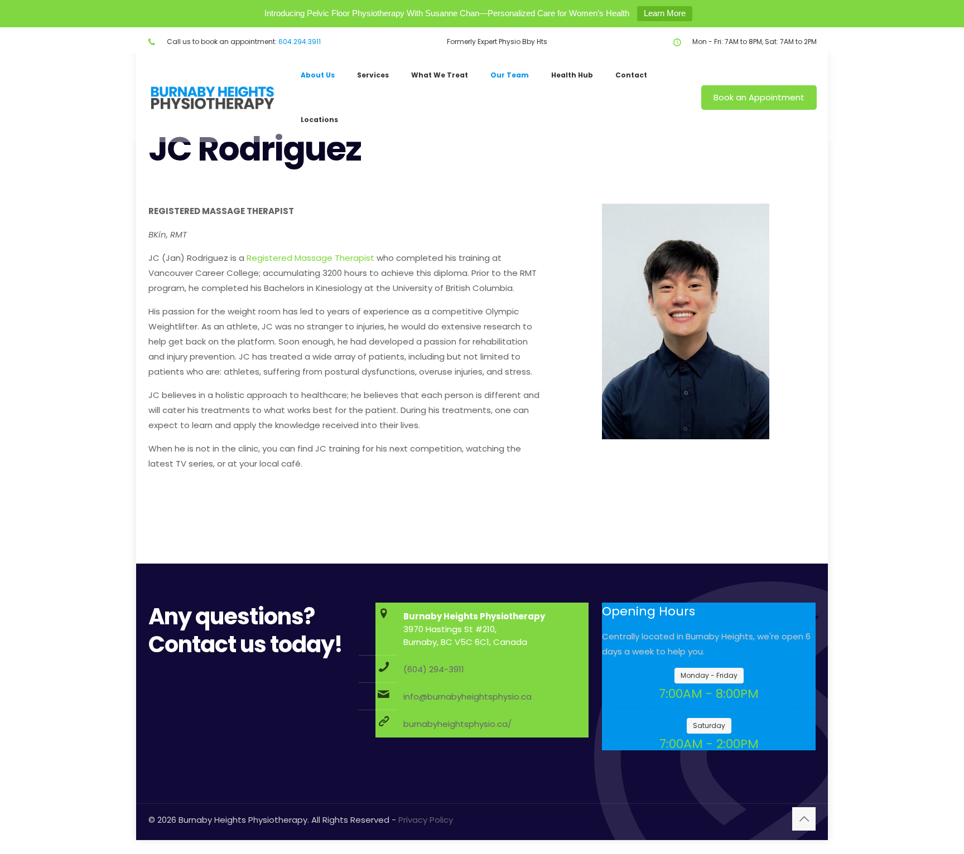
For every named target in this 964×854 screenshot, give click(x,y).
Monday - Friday (709, 675)
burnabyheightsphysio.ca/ (457, 724)
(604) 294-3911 (433, 669)
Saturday (709, 725)
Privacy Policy (425, 820)
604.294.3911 (299, 41)
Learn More (665, 13)
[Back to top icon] (804, 819)
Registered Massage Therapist (310, 258)
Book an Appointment (759, 97)
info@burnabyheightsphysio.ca (467, 696)
